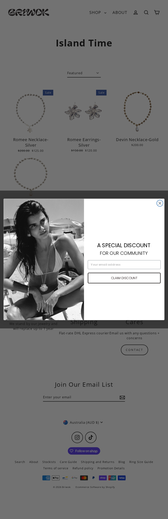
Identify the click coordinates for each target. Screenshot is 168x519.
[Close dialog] (160, 203)
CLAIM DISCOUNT (124, 278)
